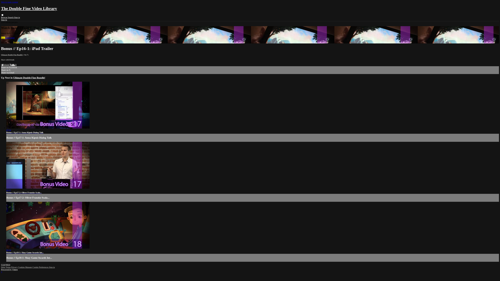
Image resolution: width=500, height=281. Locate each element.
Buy (3, 38)
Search (11, 17)
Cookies (21, 267)
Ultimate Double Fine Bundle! (12, 55)
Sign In (4, 20)
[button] (2, 15)
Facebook (5, 65)
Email (14, 65)
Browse (4, 17)
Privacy (14, 267)
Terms (8, 267)
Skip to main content (9, 2)
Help (3, 267)
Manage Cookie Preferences (37, 267)
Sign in (17, 17)
